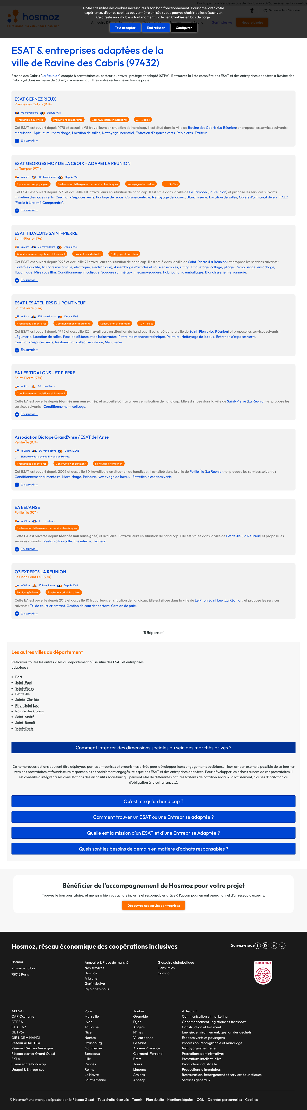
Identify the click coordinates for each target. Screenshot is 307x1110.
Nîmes (138, 1032)
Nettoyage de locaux (168, 197)
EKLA (15, 1058)
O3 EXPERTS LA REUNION (40, 572)
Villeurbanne (143, 1037)
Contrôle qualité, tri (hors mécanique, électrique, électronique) (63, 267)
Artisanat (189, 1011)
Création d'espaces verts (75, 197)
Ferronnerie (236, 272)
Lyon (88, 1021)
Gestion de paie (123, 605)
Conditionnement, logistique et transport (41, 253)
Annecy (139, 1080)
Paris (89, 1011)
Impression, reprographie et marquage (212, 1043)
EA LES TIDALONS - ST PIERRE (45, 372)
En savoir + (29, 140)
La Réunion (50, 75)
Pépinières (185, 132)
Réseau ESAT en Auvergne (32, 1048)
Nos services (94, 968)
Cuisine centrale (137, 197)
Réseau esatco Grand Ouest (33, 1053)
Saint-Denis (24, 728)
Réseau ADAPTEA (25, 1043)
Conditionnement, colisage (78, 272)
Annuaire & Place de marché (106, 962)
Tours (137, 1064)
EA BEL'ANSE (27, 507)
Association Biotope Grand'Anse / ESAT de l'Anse (62, 437)
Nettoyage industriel (118, 132)
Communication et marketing (109, 119)
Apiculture (41, 132)
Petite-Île (197, 471)
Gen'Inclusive (95, 983)
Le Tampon (198, 192)
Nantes (90, 1037)
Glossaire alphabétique (176, 962)
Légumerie (23, 336)
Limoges (139, 1069)
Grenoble (140, 1016)
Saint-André (24, 716)
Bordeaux (92, 1053)
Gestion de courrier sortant (88, 605)
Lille (88, 1058)
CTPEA (17, 1021)
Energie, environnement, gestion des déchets (216, 1032)
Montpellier (94, 1048)
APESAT (17, 1011)
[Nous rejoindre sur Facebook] (258, 945)
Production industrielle (30, 119)
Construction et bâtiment (115, 323)
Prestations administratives (64, 592)
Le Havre (92, 1074)
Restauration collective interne (79, 342)
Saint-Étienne (95, 1080)
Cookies (178, 17)
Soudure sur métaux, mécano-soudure (131, 272)
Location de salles (86, 132)
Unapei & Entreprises (27, 1069)
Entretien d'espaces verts (155, 132)
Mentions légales (180, 1099)
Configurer (184, 28)
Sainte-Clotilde (27, 699)
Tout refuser (156, 28)
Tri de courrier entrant (47, 605)
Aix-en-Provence (146, 1048)
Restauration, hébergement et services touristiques (88, 184)
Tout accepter (125, 28)
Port (18, 676)
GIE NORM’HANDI (25, 1037)
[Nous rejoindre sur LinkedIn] (275, 945)
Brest (137, 1058)
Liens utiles (166, 968)
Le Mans (139, 1043)
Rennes (90, 1064)
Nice (88, 1032)
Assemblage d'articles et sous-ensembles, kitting (151, 267)
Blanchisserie (197, 197)
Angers (139, 1027)
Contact (164, 973)
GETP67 (17, 1032)
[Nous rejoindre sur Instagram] (267, 945)
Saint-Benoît (25, 722)
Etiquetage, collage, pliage (212, 267)
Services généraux (27, 592)
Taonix (137, 1099)
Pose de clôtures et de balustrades (90, 336)
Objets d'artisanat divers (258, 197)
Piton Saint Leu (27, 705)
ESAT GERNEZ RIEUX (35, 99)
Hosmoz (91, 973)
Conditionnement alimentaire (37, 476)
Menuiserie (23, 132)
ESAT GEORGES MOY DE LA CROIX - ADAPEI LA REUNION (73, 163)
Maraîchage (60, 132)
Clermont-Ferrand (147, 1053)
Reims (89, 1069)
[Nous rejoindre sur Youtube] (283, 945)
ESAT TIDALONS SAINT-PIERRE (46, 233)
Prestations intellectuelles (201, 1058)
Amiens (139, 1074)
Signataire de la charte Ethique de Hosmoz (46, 456)
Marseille (92, 1016)
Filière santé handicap (28, 1064)
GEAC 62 (18, 1027)
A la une (91, 978)
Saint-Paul (23, 682)
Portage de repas (109, 197)
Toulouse (92, 1027)
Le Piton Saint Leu (209, 600)
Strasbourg (93, 1043)
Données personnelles (225, 1099)
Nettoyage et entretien (141, 184)
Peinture (173, 336)
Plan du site (155, 1099)
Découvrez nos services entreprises (153, 905)
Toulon (138, 1011)
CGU (200, 1099)
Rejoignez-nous (97, 989)
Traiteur (201, 132)
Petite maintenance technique (141, 336)
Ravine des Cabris (202, 127)
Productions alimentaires (67, 119)
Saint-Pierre (197, 261)
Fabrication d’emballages (183, 272)
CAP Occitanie (22, 1016)
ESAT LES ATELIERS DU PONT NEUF (50, 303)
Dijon (137, 1021)
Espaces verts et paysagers (32, 184)
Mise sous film (45, 272)
